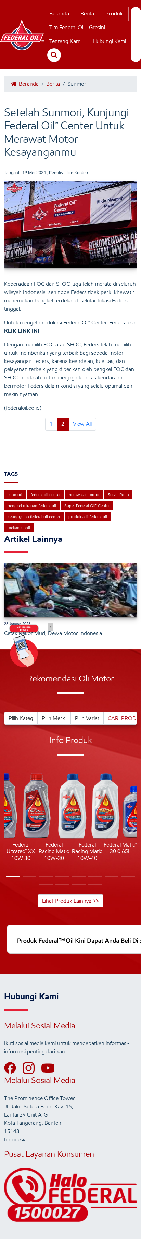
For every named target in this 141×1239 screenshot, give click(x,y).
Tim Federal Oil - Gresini (77, 27)
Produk (114, 13)
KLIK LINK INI (21, 330)
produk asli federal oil (87, 516)
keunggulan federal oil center (34, 516)
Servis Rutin (118, 494)
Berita (87, 13)
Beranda (59, 13)
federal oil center (45, 494)
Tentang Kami (65, 41)
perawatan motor (84, 494)
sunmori (15, 494)
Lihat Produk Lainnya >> (70, 900)
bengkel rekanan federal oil (32, 505)
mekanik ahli (19, 527)
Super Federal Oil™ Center (87, 505)
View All (82, 424)
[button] (9, 829)
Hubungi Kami (109, 41)
